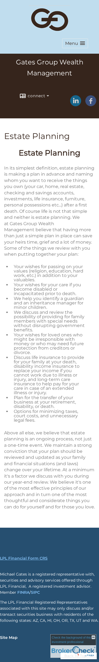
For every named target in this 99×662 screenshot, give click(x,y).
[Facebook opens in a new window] (90, 104)
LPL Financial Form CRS (24, 558)
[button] (75, 43)
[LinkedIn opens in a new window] (75, 104)
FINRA (23, 592)
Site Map (9, 637)
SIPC (35, 592)
